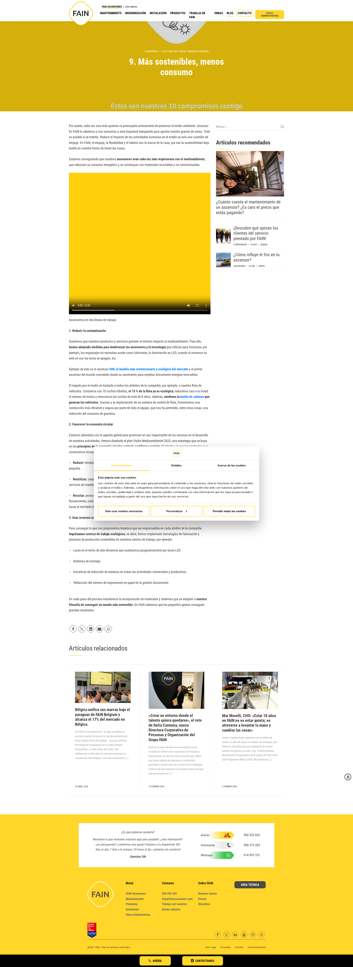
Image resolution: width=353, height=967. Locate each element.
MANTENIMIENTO (111, 13)
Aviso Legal (210, 947)
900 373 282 (252, 845)
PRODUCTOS (178, 13)
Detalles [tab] (176, 465)
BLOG (230, 13)
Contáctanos (204, 961)
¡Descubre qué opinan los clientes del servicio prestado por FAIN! (255, 233)
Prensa (202, 899)
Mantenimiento (135, 899)
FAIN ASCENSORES (112, 6)
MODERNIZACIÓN (135, 13)
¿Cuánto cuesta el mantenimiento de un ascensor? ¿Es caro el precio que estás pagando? (248, 207)
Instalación (132, 909)
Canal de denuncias (257, 947)
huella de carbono (192, 397)
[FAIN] (81, 13)
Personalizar (174, 511)
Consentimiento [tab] (121, 465)
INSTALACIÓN (158, 13)
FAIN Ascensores (136, 893)
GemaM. (264, 244)
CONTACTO (245, 13)
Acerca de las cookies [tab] (231, 465)
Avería (157, 961)
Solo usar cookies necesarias (123, 511)
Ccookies (239, 947)
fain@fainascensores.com (177, 899)
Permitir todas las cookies (229, 511)
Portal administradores (270, 14)
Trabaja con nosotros (174, 904)
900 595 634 (169, 893)
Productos (132, 904)
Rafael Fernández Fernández (194, 51)
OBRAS (218, 13)
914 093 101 (252, 855)
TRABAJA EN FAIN (197, 15)
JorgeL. (262, 266)
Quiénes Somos (207, 893)
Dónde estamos (171, 909)
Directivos (204, 904)
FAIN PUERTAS (131, 7)
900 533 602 (252, 835)
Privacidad (225, 947)
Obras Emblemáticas (138, 914)
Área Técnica (250, 885)
